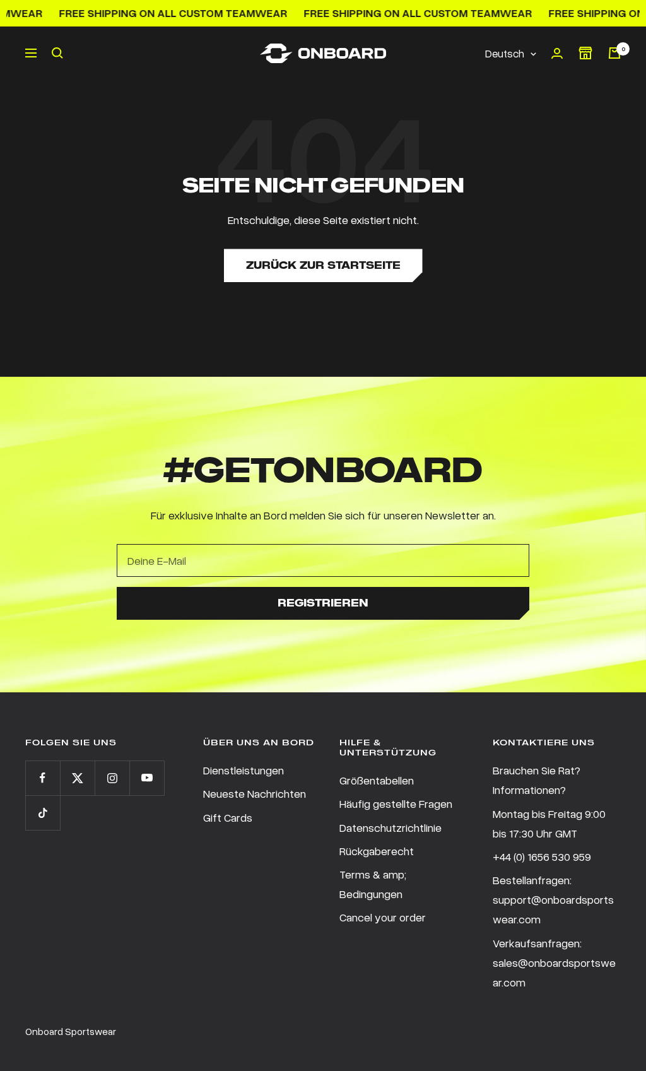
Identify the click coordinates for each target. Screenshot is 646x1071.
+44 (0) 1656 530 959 (542, 856)
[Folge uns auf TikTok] (42, 812)
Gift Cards (227, 817)
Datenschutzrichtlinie (390, 827)
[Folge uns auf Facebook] (42, 777)
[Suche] (57, 53)
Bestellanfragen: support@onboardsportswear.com (553, 899)
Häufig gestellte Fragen (395, 803)
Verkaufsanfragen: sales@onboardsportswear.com (554, 962)
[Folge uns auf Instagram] (112, 777)
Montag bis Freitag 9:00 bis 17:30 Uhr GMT (549, 823)
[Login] (557, 53)
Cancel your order (382, 917)
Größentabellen (376, 780)
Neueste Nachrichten (254, 793)
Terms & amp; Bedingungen (372, 884)
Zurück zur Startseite (323, 265)
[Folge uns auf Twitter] (77, 777)
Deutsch (504, 53)
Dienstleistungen (243, 770)
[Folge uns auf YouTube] (146, 777)
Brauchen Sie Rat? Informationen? (536, 779)
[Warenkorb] (614, 53)
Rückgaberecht (376, 851)
